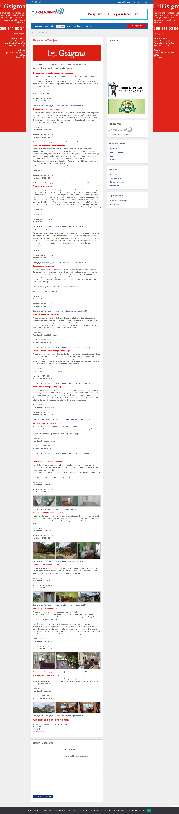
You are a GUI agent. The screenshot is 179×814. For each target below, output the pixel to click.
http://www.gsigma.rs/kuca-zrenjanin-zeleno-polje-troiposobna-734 (65, 383)
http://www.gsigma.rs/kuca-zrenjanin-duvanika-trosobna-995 (63, 605)
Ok (149, 810)
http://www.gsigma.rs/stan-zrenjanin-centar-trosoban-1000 (62, 142)
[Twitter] (39, 2)
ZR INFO (60, 26)
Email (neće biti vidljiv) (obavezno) (76, 756)
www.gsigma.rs (38, 731)
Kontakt (89, 26)
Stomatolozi (114, 186)
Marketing (78, 26)
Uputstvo (113, 149)
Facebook (121, 134)
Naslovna (38, 26)
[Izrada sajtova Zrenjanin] (126, 97)
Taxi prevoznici (115, 178)
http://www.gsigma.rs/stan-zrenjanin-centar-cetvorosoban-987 (64, 311)
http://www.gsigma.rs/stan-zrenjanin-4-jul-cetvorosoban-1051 (64, 262)
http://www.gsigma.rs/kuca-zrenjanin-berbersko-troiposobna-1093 (65, 347)
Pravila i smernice (116, 152)
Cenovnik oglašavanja (118, 201)
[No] (176, 810)
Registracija (136, 2)
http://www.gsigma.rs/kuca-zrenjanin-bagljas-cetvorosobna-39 (64, 672)
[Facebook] (36, 2)
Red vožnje (114, 175)
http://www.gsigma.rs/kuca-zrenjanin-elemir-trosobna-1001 (62, 561)
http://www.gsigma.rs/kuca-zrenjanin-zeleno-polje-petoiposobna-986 (66, 453)
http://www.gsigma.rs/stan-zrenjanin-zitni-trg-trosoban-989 (62, 716)
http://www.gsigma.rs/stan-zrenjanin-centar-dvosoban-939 (62, 509)
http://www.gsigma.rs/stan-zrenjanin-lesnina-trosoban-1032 (63, 106)
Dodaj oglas (114, 204)
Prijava (144, 2)
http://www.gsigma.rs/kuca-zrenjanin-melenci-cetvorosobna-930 (65, 183)
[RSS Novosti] (33, 2)
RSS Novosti (112, 134)
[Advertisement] (127, 63)
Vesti (69, 26)
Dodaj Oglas (137, 25)
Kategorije (49, 26)
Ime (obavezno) (69, 749)
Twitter (128, 134)
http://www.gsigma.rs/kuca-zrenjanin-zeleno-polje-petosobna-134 (65, 419)
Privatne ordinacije (117, 182)
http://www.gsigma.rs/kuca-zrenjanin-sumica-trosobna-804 (62, 226)
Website (67, 763)
